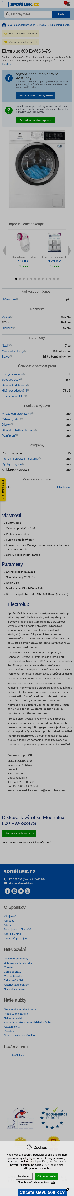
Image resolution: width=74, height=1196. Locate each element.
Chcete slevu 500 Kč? (42, 1192)
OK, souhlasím (46, 1176)
